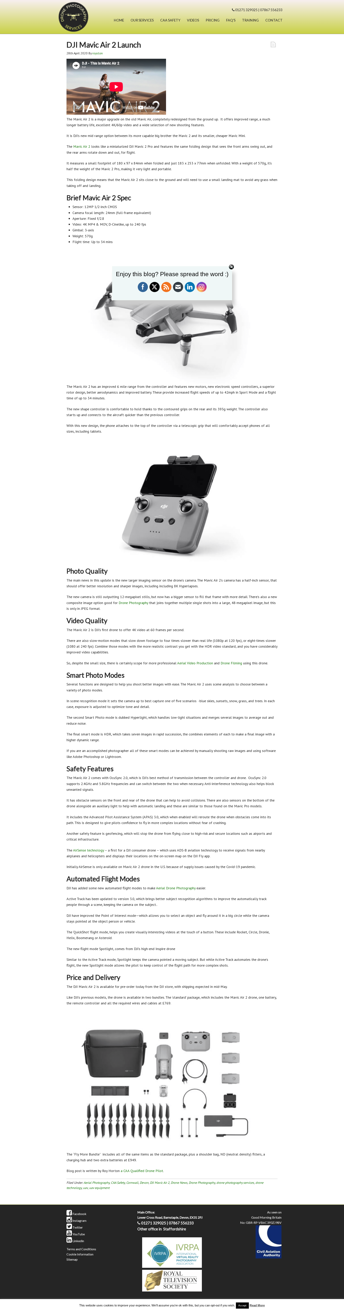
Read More (257, 1305)
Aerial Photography (96, 1183)
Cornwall (132, 1183)
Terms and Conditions (81, 1249)
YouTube (78, 1234)
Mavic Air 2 (81, 146)
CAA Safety (118, 1183)
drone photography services (235, 1183)
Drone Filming (231, 663)
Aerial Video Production (195, 663)
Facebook (79, 1214)
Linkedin (78, 1241)
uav (85, 1188)
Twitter (77, 1227)
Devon (144, 1183)
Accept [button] (242, 1305)
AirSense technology (88, 850)
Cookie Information (79, 1254)
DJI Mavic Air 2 (159, 1183)
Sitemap (72, 1259)
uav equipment (99, 1188)
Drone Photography (133, 602)
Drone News (179, 1183)
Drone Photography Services (78, 18)
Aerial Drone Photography (175, 888)
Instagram (79, 1220)
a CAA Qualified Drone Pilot (142, 1170)
